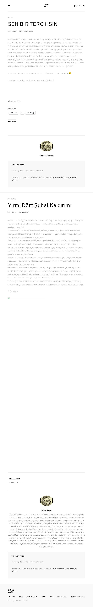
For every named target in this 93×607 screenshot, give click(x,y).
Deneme (10, 17)
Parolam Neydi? (62, 596)
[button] (84, 6)
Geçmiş (12, 483)
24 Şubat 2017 (12, 31)
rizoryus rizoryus (26, 31)
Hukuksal (12, 596)
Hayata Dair (12, 199)
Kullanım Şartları (32, 596)
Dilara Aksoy (23, 212)
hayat (20, 483)
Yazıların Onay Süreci (78, 596)
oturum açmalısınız (36, 170)
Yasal (21, 596)
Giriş (51, 596)
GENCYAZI (46, 5)
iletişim (43, 596)
